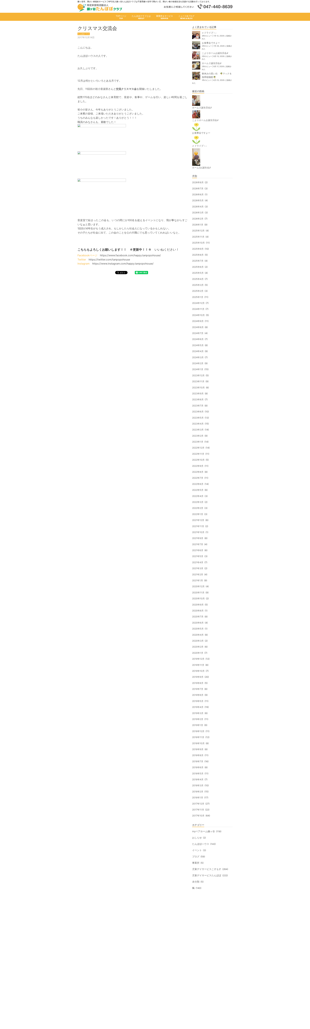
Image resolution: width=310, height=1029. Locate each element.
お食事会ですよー (211, 42)
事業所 (195, 862)
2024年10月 (198, 315)
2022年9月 (197, 466)
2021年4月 (197, 562)
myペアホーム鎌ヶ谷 (203, 831)
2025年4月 (198, 279)
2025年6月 (198, 266)
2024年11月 (198, 309)
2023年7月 (197, 405)
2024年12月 (198, 303)
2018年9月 (197, 749)
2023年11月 (198, 381)
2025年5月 (198, 272)
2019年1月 (197, 725)
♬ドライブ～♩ (210, 32)
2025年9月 (198, 248)
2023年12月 (198, 375)
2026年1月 (197, 224)
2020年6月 (198, 622)
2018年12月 (198, 731)
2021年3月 (197, 568)
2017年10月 (198, 815)
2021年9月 (197, 538)
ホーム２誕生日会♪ (211, 63)
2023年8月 (198, 399)
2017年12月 (198, 803)
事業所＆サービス (164, 16)
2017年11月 (198, 809)
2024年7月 (197, 333)
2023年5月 (198, 417)
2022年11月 (198, 453)
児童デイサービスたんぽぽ (206, 875)
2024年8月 (198, 327)
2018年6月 (197, 767)
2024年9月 (198, 321)
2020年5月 (198, 628)
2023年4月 (198, 423)
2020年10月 (198, 598)
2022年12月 (198, 447)
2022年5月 (197, 490)
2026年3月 (198, 212)
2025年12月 (198, 230)
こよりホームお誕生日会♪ (215, 53)
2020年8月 (198, 610)
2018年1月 (197, 797)
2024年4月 (198, 351)
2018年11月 (198, 737)
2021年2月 (197, 574)
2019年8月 (197, 683)
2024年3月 (198, 357)
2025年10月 (198, 242)
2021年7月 (197, 544)
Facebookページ (87, 255)
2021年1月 (197, 580)
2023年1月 (197, 441)
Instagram (84, 263)
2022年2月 (197, 508)
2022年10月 (198, 459)
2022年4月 (197, 496)
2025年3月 (198, 285)
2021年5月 (197, 556)
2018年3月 (197, 785)
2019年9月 (197, 676)
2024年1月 (197, 369)
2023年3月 (198, 429)
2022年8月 (197, 471)
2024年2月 (197, 363)
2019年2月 (197, 719)
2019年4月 (197, 707)
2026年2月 (197, 218)
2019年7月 (197, 689)
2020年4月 (198, 634)
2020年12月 (198, 586)
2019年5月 (197, 701)
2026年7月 (197, 188)
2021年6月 (197, 550)
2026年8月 (198, 182)
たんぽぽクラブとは (141, 16)
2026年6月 (198, 194)
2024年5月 (198, 345)
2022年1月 (197, 514)
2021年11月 (198, 526)
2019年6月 (197, 695)
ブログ (195, 856)
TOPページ (121, 16)
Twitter (82, 259)
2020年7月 (197, 616)
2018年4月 (197, 779)
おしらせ (197, 837)
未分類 (195, 881)
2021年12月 (198, 520)
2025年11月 (198, 236)
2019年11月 (198, 665)
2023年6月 (198, 411)
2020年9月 (198, 604)
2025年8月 (198, 254)
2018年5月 (197, 773)
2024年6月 (198, 339)
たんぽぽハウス (200, 843)
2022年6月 (197, 484)
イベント (197, 850)
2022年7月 (197, 477)
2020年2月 (197, 646)
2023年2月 (197, 435)
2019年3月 (197, 713)
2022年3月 (197, 502)
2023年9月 (198, 393)
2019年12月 (198, 658)
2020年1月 (197, 652)
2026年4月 (198, 206)
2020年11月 (198, 592)
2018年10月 (198, 743)
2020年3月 (198, 640)
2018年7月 (197, 761)
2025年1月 (197, 297)
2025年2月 (197, 291)
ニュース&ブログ (186, 16)
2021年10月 (198, 532)
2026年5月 (198, 200)
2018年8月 (197, 755)
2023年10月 (198, 387)
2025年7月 (197, 260)
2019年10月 (198, 670)
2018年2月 (197, 791)
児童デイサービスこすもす (206, 869)
